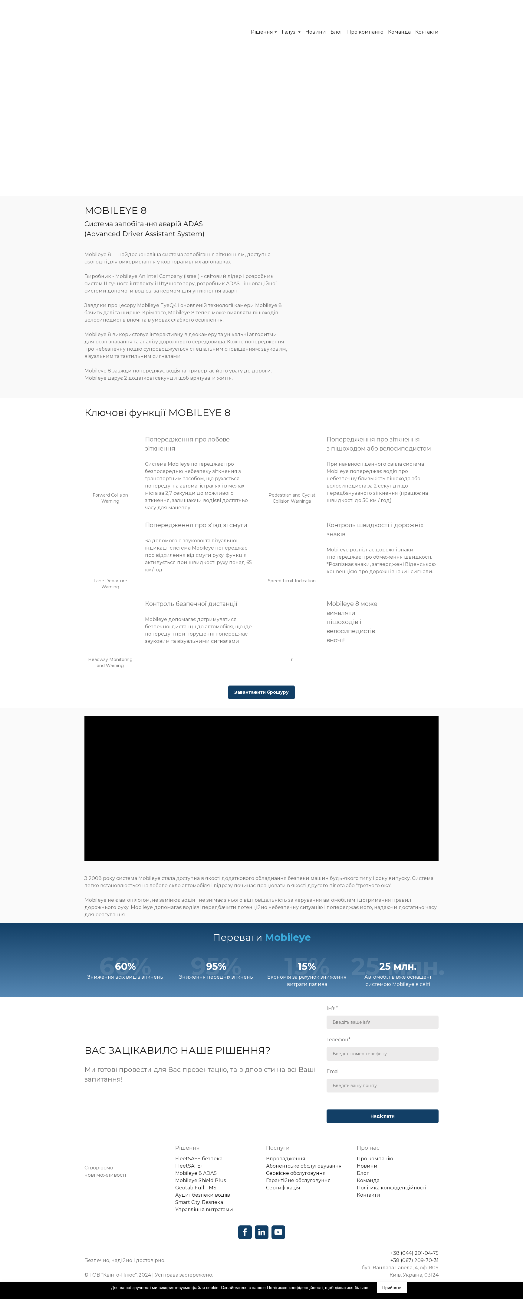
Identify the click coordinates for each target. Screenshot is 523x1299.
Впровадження (285, 1159)
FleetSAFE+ (189, 1166)
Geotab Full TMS (195, 1188)
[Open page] (125, 1151)
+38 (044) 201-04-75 (414, 1253)
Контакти (427, 32)
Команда (399, 32)
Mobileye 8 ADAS (196, 1173)
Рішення (262, 32)
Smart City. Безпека (199, 1202)
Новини (315, 32)
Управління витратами (204, 1209)
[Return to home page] (127, 32)
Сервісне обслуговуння (296, 1173)
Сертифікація (283, 1188)
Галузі (289, 32)
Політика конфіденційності (391, 1188)
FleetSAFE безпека (198, 1159)
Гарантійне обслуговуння (298, 1180)
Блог (337, 32)
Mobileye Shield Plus (200, 1180)
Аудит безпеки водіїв (202, 1195)
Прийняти (392, 1287)
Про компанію (365, 32)
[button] (261, 692)
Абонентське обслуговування (304, 1166)
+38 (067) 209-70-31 (414, 1260)
